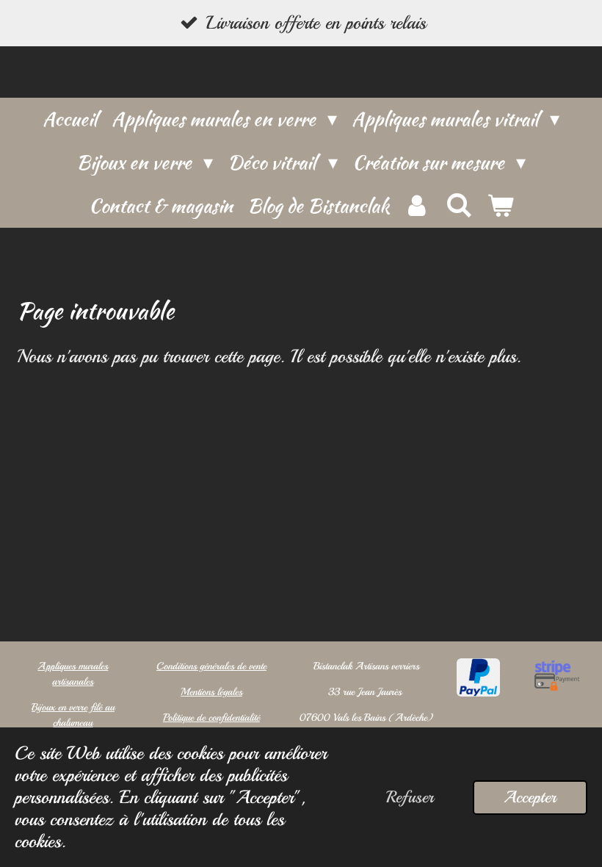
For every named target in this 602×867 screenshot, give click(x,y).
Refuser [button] (410, 797)
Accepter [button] (530, 797)
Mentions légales (211, 692)
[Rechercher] (458, 205)
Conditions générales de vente (211, 666)
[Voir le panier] (500, 206)
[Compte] (417, 206)
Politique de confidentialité (211, 717)
